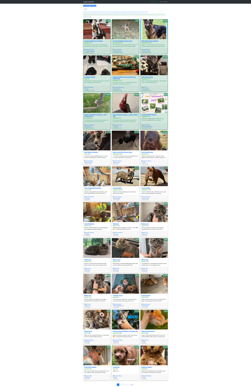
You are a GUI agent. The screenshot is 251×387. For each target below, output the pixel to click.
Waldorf (144, 124)
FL (89, 12)
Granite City (116, 160)
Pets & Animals (87, 14)
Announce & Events (135, 14)
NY (96, 12)
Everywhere (86, 5)
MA (136, 12)
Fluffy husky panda (147, 77)
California (149, 160)
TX (111, 12)
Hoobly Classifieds (88, 2)
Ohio (147, 87)
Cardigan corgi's (117, 295)
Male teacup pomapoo (148, 331)
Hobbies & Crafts (161, 14)
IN (94, 12)
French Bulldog (146, 88)
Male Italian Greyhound (91, 152)
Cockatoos (116, 126)
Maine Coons (88, 331)
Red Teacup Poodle (147, 152)
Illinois (120, 160)
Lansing (115, 49)
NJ (117, 12)
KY (109, 12)
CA (106, 12)
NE (141, 12)
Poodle (86, 88)
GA (114, 12)
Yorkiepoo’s (116, 367)
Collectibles (143, 14)
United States (93, 5)
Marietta (144, 340)
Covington (116, 196)
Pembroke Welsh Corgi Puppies (93, 41)
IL (101, 12)
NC (91, 12)
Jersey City (116, 87)
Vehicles (111, 14)
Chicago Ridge (145, 375)
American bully (145, 295)
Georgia (120, 196)
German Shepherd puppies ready (122, 41)
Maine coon (144, 224)
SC (122, 12)
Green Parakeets (89, 224)
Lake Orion (116, 340)
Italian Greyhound (89, 162)
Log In (161, 1)
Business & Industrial (95, 14)
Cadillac (115, 304)
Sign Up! (165, 1)
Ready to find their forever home (122, 152)
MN (124, 12)
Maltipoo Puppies (146, 367)
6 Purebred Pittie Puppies (149, 114)
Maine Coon (145, 234)
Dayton (144, 232)
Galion (144, 87)
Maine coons (116, 259)
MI (84, 12)
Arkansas (92, 340)
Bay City (87, 160)
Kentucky (91, 87)
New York (120, 124)
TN (127, 12)
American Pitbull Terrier (147, 126)
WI (119, 12)
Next (132, 384)
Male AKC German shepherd (150, 41)
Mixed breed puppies (90, 367)
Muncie (86, 375)
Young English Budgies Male (92, 188)
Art (90, 16)
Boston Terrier (117, 162)
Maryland (148, 124)
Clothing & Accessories (125, 14)
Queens (115, 124)
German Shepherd (118, 51)
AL (138, 12)
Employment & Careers (151, 14)
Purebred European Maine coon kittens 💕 (125, 331)
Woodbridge (87, 49)
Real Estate (116, 14)
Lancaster (145, 160)
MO (133, 12)
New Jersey (121, 87)
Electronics (86, 16)
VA (104, 12)
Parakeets (87, 198)
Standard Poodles (89, 77)
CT (143, 12)
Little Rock (87, 340)
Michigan (119, 49)
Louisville (87, 87)
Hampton (144, 304)
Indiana (90, 375)
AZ (146, 12)
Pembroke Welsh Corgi (90, 51)
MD (130, 12)
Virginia (92, 49)
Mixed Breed (88, 377)
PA (99, 12)
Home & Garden (104, 14)
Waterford (87, 124)
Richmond (116, 375)
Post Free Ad (154, 1)
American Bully (117, 88)
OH (86, 12)
